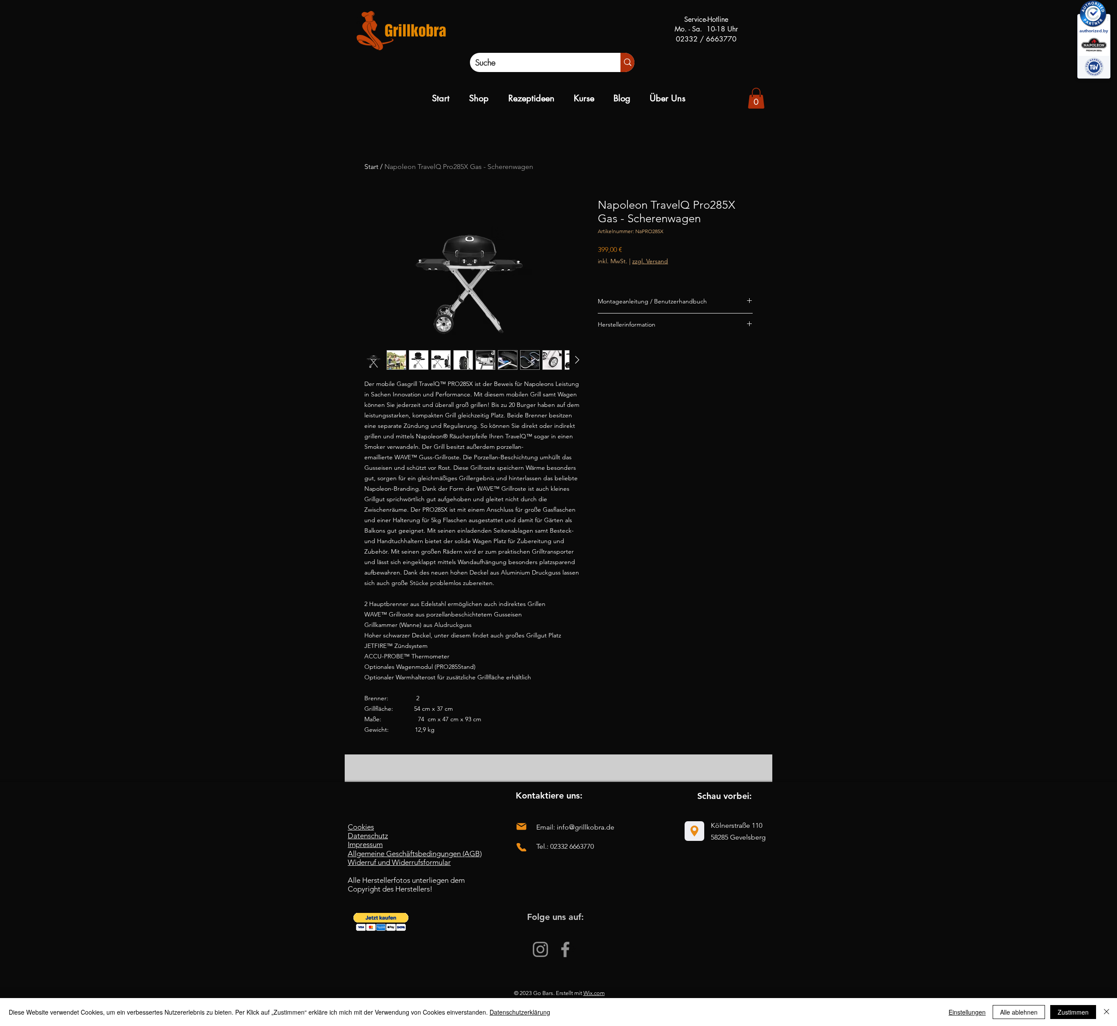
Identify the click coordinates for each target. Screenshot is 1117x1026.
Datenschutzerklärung (520, 1012)
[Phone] (521, 847)
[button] (380, 922)
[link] (756, 98)
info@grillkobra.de (585, 827)
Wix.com (594, 993)
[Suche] (627, 62)
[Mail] (521, 827)
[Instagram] (540, 949)
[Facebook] (565, 949)
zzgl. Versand (650, 261)
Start (371, 166)
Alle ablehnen (1019, 1012)
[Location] (694, 831)
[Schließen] (1106, 1012)
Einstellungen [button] (967, 1012)
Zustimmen (1073, 1012)
